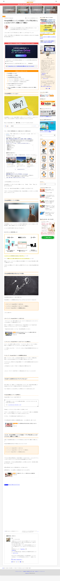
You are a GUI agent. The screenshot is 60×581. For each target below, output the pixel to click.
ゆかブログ (27, 573)
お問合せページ (37, 571)
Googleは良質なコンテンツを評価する (14, 85)
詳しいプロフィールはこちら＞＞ (17, 559)
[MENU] (4, 1)
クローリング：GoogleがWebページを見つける (15, 78)
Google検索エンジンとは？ (11, 73)
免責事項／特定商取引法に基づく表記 (28, 571)
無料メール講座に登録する (21, 525)
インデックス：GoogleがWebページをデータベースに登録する (18, 80)
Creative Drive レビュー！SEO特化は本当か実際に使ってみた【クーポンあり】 (21, 66)
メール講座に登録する (48, 237)
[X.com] (17, 561)
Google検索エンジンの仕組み (12, 75)
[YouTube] (22, 561)
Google (10, 484)
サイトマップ (43, 571)
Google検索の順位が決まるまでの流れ (13, 77)
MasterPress (44, 73)
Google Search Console (16, 484)
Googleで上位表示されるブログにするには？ (14, 83)
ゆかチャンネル (45, 78)
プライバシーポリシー (19, 571)
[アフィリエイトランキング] (42, 95)
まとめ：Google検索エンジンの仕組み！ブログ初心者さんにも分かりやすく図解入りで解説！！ (21, 88)
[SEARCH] (56, 1)
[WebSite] (13, 561)
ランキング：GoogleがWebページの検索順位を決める (16, 81)
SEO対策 (4, 16)
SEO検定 (13, 550)
